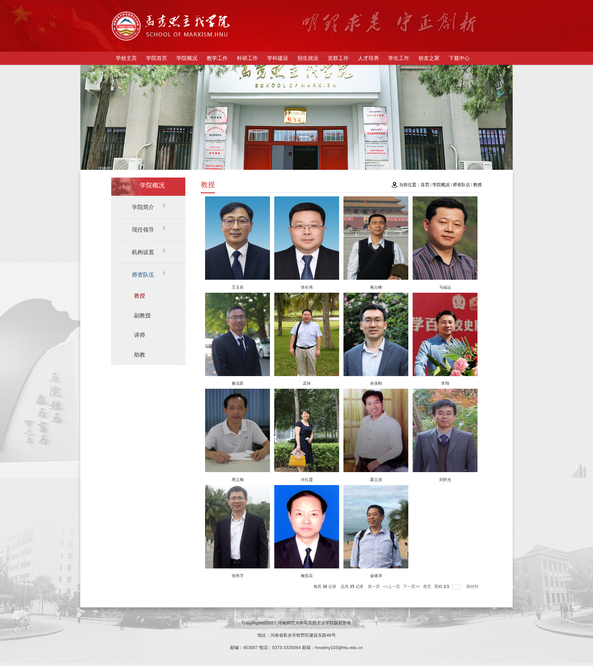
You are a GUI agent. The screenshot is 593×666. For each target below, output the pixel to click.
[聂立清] (375, 432)
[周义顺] (237, 432)
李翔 (445, 383)
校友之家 (428, 58)
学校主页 (126, 58)
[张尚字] (237, 528)
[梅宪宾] (306, 528)
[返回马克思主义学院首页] (171, 27)
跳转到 (473, 586)
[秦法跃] (237, 336)
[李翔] (445, 336)
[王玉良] (237, 239)
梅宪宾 (307, 575)
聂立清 (376, 479)
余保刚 (376, 383)
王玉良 (238, 287)
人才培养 (368, 58)
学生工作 (398, 58)
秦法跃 (238, 383)
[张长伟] (306, 239)
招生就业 (307, 58)
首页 (425, 184)
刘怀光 (445, 479)
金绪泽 (376, 575)
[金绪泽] (375, 528)
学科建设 (277, 58)
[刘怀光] (445, 432)
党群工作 (338, 58)
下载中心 (459, 58)
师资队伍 (461, 184)
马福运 (445, 287)
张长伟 (307, 287)
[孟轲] (306, 336)
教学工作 (217, 58)
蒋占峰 (376, 287)
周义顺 (238, 479)
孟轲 (307, 383)
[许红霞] (306, 432)
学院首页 (156, 58)
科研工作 (247, 58)
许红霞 (307, 479)
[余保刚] (375, 336)
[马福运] (445, 239)
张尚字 (238, 575)
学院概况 (186, 58)
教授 (477, 184)
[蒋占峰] (375, 239)
